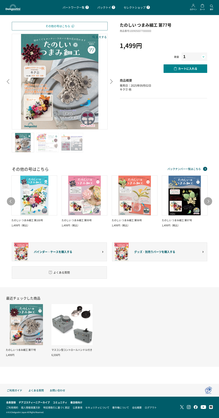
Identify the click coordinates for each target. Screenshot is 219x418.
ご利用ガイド (14, 390)
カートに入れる (187, 68)
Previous (8, 81)
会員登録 (11, 402)
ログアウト (151, 407)
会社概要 (137, 407)
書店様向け (76, 402)
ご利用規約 (12, 407)
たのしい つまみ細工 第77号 (21, 349)
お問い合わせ (57, 390)
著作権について (120, 407)
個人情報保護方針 (30, 407)
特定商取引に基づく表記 (56, 407)
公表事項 (77, 407)
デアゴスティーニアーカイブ (34, 402)
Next (111, 81)
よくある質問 (36, 390)
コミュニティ (60, 402)
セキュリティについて (97, 407)
